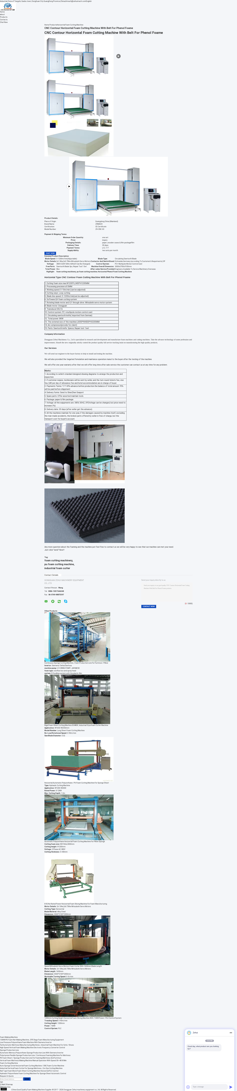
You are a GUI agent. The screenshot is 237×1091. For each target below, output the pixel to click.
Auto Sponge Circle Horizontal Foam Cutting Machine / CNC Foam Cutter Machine (32, 1066)
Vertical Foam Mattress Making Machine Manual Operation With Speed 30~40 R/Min (33, 1060)
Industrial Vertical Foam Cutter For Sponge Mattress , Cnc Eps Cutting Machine (31, 1068)
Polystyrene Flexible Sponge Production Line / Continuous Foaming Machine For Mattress (35, 1055)
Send (27, 1079)
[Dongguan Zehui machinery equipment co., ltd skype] (65, 601)
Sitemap (9, 1084)
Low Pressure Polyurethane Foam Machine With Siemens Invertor (26, 1042)
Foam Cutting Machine (9, 1063)
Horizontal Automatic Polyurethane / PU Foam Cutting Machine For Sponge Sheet (76, 783)
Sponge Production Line (9, 1050)
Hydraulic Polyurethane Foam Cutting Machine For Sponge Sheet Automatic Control (33, 1073)
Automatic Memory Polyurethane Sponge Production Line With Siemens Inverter (31, 1053)
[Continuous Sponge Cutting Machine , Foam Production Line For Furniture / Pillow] (77, 637)
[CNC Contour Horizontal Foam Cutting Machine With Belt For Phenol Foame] (79, 98)
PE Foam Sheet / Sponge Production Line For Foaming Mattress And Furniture (30, 1058)
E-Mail (2, 1084)
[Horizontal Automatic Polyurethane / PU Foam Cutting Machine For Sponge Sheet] (79, 759)
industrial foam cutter (57, 568)
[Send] (231, 1087)
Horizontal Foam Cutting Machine (70, 25)
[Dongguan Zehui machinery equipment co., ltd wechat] (59, 601)
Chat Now (4, 22)
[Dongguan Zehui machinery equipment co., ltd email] (46, 601)
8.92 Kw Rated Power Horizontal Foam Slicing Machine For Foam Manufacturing (75, 904)
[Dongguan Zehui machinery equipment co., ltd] (8, 6)
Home (2, 12)
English (89, 1)
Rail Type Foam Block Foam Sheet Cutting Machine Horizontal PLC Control (29, 1071)
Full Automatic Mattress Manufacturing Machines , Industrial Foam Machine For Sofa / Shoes (37, 1045)
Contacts (4, 20)
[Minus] (230, 1032)
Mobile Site (6, 1087)
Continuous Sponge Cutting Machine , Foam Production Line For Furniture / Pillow (76, 663)
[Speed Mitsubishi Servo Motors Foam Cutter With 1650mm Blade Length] (77, 940)
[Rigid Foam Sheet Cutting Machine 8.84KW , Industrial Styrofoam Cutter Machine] (77, 699)
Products (3, 17)
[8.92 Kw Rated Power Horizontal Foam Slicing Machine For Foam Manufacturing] (69, 878)
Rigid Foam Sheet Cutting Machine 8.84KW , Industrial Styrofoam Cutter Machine (76, 725)
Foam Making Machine (9, 1037)
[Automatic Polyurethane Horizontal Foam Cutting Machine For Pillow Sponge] (79, 817)
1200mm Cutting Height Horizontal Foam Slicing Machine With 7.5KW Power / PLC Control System (82, 1018)
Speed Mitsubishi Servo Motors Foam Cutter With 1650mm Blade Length (73, 966)
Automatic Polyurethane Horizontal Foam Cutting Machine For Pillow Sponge (74, 841)
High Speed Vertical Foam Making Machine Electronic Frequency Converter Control (32, 1048)
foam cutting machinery (58, 560)
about (2, 14)
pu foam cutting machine (59, 564)
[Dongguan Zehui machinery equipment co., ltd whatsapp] (52, 601)
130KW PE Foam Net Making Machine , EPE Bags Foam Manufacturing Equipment (32, 1040)
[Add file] (188, 1087)
